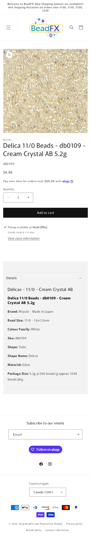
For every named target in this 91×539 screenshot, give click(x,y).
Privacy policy (74, 523)
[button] (8, 27)
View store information (24, 238)
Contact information (57, 530)
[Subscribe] (77, 434)
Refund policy (33, 530)
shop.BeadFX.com (29, 523)
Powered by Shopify (51, 523)
